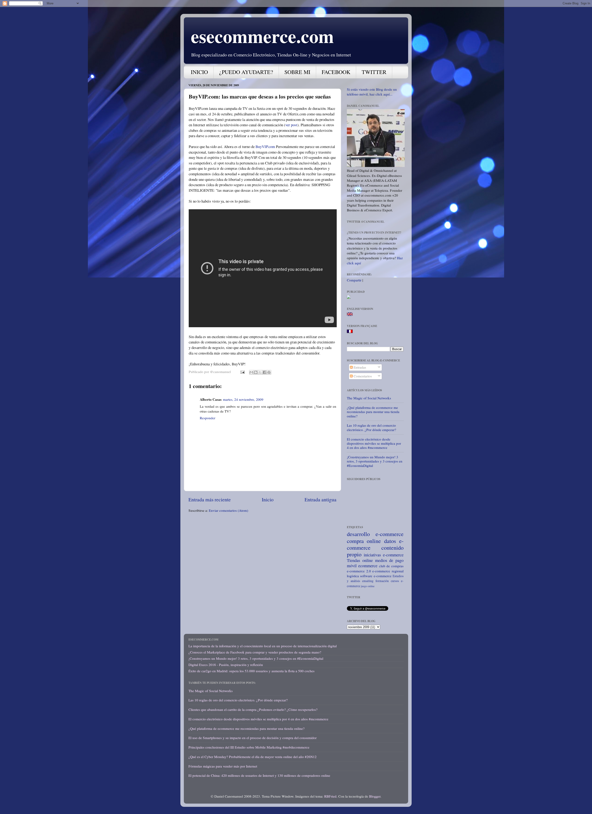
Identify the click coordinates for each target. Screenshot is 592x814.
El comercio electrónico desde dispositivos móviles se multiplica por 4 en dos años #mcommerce (374, 443)
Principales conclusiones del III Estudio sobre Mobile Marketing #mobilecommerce (248, 747)
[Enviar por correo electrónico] (251, 372)
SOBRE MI (297, 72)
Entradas (359, 367)
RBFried (330, 796)
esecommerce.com (262, 35)
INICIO (199, 72)
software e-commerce (375, 576)
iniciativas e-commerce (384, 555)
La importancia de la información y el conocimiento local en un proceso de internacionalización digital (262, 646)
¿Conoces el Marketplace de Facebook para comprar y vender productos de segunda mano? (254, 652)
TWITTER (374, 72)
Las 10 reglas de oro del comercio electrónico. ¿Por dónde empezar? (371, 427)
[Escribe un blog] (255, 372)
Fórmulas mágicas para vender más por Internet (222, 766)
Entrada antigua (320, 499)
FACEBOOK (336, 72)
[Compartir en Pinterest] (269, 372)
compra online (364, 541)
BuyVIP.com (265, 146)
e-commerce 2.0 (359, 571)
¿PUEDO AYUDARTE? (246, 72)
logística (353, 576)
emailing (367, 581)
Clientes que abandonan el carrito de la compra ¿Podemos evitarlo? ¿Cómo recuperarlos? (253, 709)
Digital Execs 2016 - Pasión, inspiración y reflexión (225, 664)
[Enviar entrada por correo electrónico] (242, 371)
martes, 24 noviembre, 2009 (243, 399)
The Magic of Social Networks (369, 398)
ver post (291, 124)
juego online (367, 586)
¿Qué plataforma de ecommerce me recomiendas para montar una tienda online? (373, 411)
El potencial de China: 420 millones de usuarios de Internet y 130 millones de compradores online (259, 775)
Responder (207, 418)
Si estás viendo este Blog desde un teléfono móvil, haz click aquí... (372, 91)
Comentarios (362, 376)
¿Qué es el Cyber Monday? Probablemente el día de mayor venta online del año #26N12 (252, 756)
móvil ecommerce (362, 565)
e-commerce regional (388, 571)
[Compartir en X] (260, 372)
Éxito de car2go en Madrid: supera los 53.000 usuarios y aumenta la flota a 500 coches (251, 671)
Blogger (374, 796)
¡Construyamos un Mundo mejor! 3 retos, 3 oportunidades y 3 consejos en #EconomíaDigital (374, 461)
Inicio (268, 499)
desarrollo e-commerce (375, 534)
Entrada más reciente (209, 499)
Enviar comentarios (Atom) (228, 510)
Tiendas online (360, 560)
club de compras (391, 566)
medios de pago (389, 560)
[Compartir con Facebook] (264, 372)
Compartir (354, 280)
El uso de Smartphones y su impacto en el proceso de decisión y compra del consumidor (252, 737)
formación (382, 581)
